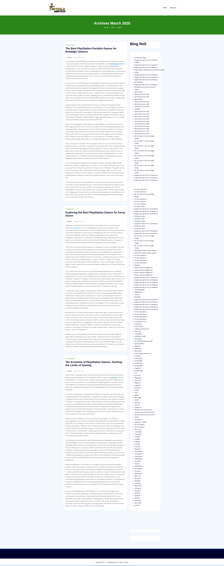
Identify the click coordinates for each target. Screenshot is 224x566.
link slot (137, 405)
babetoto (138, 346)
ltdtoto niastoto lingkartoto (144, 268)
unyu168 (137, 446)
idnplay (137, 464)
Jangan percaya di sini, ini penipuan (146, 60)
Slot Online (138, 351)
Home (165, 8)
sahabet (137, 109)
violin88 (137, 437)
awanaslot (138, 500)
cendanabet (138, 358)
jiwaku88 (137, 496)
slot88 (137, 417)
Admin (68, 57)
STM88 (137, 62)
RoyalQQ (137, 481)
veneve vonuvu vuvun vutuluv (144, 412)
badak (137, 72)
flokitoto (137, 265)
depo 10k (138, 331)
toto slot (137, 375)
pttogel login (139, 371)
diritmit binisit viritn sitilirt (143, 410)
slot (136, 373)
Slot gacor (138, 388)
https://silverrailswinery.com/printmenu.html (149, 70)
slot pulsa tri (139, 420)
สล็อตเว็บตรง (139, 292)
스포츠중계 (138, 334)
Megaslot (138, 383)
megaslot (138, 385)
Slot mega (138, 397)
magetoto (138, 368)
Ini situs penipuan (140, 189)
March (120, 27)
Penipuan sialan (140, 206)
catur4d (137, 505)
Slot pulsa (138, 380)
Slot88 (137, 400)
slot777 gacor (139, 326)
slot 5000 (138, 461)
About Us (173, 8)
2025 (112, 27)
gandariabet (139, 82)
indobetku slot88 (140, 336)
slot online (138, 503)
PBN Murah (138, 473)
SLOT (136, 393)
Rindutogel (138, 339)
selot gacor (138, 324)
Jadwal (137, 395)
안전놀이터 (138, 407)
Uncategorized (69, 45)
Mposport (138, 449)
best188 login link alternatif (143, 341)
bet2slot (137, 498)
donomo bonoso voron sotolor (145, 415)
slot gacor (138, 356)
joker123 (137, 493)
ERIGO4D (138, 297)
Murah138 (138, 486)
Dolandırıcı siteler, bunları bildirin (146, 250)
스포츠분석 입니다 (140, 322)
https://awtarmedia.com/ (143, 353)
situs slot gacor (140, 424)
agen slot (138, 476)
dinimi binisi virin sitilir (142, 94)
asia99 (76, 228)
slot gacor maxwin (141, 422)
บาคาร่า (137, 295)
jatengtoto (138, 348)
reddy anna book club (142, 329)
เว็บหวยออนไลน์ (139, 290)
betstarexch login (140, 58)
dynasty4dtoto (139, 344)
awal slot (137, 402)
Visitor (137, 390)
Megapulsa (138, 378)
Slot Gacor (138, 429)
